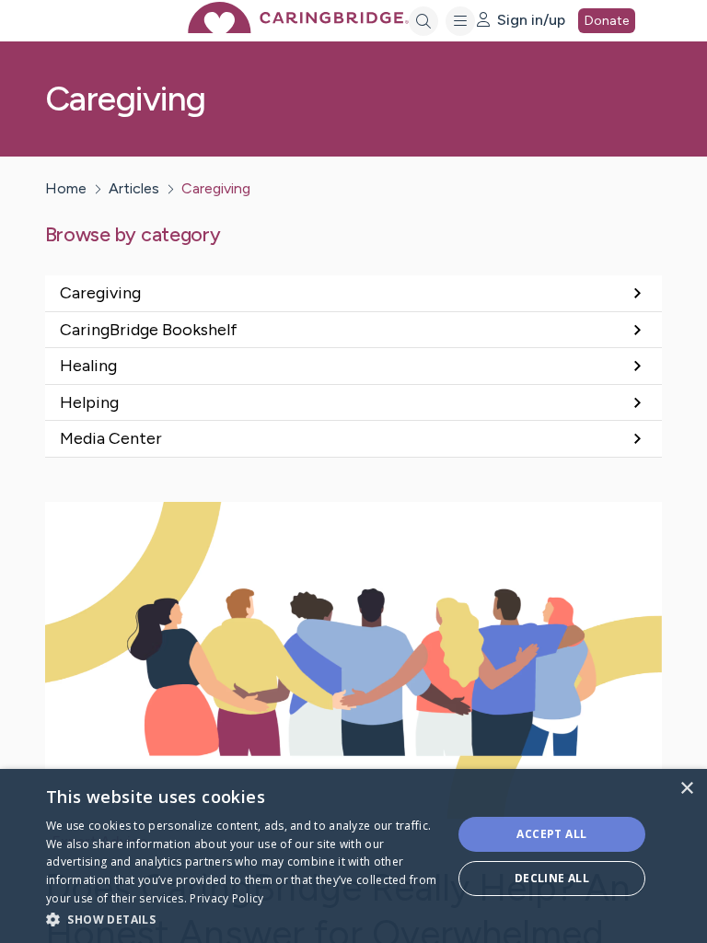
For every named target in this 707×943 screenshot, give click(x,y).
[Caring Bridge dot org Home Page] (298, 28)
